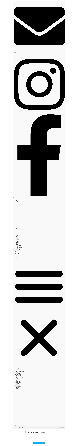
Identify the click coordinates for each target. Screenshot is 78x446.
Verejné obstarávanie (17, 257)
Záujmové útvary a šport (18, 207)
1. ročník (17, 230)
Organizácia (16, 205)
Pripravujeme (17, 252)
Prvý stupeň (16, 229)
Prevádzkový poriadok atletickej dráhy (21, 389)
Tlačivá (17, 388)
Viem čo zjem (18, 249)
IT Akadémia (15, 254)
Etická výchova (18, 239)
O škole (16, 200)
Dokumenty (17, 387)
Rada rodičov (18, 384)
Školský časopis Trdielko (18, 381)
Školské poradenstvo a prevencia (19, 377)
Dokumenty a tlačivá (18, 386)
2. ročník (17, 231)
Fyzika (17, 240)
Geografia (17, 241)
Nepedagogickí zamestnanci (20, 204)
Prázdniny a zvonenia (19, 206)
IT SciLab (16, 255)
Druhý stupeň (17, 234)
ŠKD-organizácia (17, 251)
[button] (39, 312)
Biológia (17, 236)
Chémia (17, 237)
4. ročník (17, 233)
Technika (17, 248)
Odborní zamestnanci (19, 203)
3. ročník (17, 232)
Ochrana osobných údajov (19, 390)
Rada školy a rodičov (18, 382)
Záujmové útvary (18, 208)
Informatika (17, 242)
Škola (14, 199)
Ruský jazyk (17, 246)
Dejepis (17, 238)
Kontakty (16, 226)
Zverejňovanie (16, 258)
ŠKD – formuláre (17, 253)
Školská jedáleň (17, 380)
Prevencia (17, 379)
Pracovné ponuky (16, 256)
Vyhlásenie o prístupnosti (19, 225)
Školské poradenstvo (19, 378)
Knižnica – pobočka (17, 385)
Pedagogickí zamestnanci (19, 202)
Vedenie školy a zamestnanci (19, 201)
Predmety (15, 228)
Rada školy (17, 383)
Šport (16, 209)
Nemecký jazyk (18, 244)
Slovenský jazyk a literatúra (19, 247)
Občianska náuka (18, 245)
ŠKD (14, 250)
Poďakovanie (17, 227)
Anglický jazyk (18, 235)
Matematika (17, 243)
